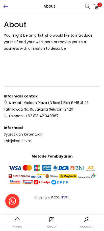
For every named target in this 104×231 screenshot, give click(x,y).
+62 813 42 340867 (42, 115)
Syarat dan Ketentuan (23, 134)
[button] (96, 6)
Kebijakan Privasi (18, 140)
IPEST (65, 197)
